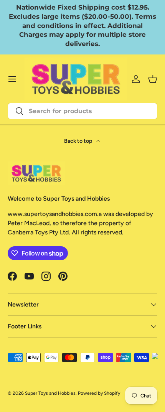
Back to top (78, 141)
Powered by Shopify (99, 393)
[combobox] (82, 111)
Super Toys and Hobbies (50, 393)
